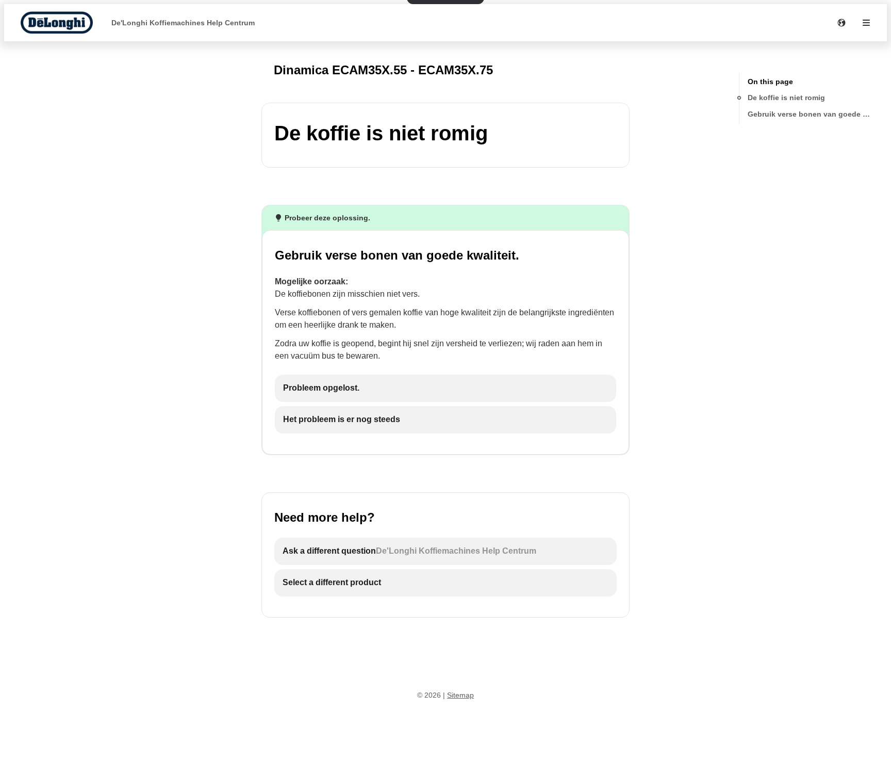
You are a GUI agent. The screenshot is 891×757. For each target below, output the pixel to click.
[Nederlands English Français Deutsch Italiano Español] (841, 22)
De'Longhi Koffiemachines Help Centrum (183, 23)
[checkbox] (445, 388)
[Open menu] (866, 22)
